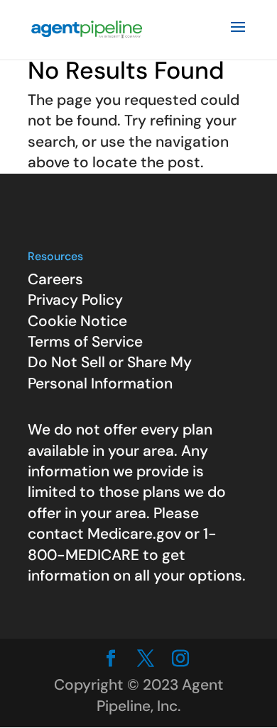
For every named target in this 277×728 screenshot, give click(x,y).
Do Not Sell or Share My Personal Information (110, 372)
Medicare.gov (134, 534)
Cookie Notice (77, 321)
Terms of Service (85, 342)
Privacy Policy (75, 300)
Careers (55, 279)
